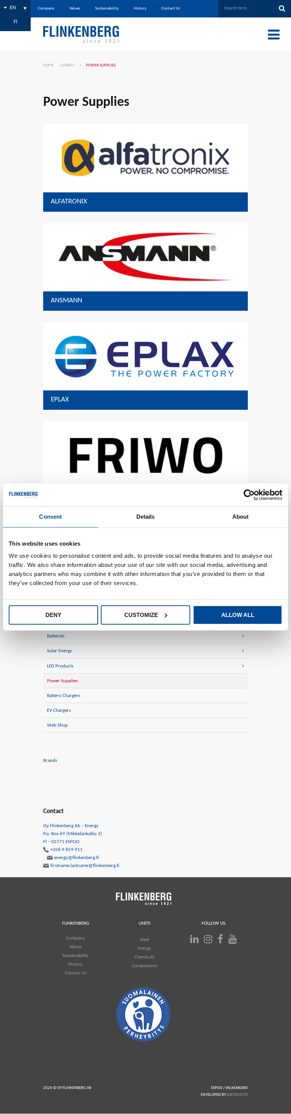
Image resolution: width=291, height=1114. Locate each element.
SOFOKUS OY (237, 1095)
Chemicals (145, 957)
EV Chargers (59, 710)
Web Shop (57, 725)
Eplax (60, 399)
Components (144, 965)
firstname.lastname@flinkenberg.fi (84, 865)
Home (48, 65)
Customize (141, 615)
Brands (50, 760)
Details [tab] (145, 516)
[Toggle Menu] (273, 34)
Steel (144, 939)
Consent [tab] (50, 516)
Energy (68, 65)
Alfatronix (69, 201)
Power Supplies (62, 680)
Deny (53, 615)
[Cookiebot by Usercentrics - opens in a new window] (249, 494)
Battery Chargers (63, 695)
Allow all (237, 615)
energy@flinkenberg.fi (76, 857)
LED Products (60, 666)
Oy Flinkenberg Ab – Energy (72, 837)
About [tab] (240, 516)
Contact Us (75, 973)
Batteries (55, 636)
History (75, 964)
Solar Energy (59, 650)
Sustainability (75, 955)
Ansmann (66, 300)
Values (75, 946)
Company (75, 938)
